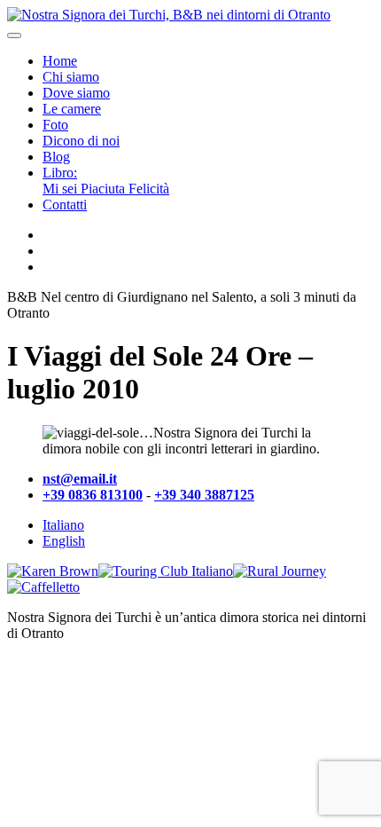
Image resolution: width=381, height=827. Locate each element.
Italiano (63, 524)
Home (60, 60)
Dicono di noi (81, 140)
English (64, 540)
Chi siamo (71, 76)
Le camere (72, 108)
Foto (55, 124)
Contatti (65, 204)
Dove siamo (76, 92)
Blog (56, 156)
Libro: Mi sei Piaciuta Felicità (106, 180)
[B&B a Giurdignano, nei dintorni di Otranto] (168, 14)
